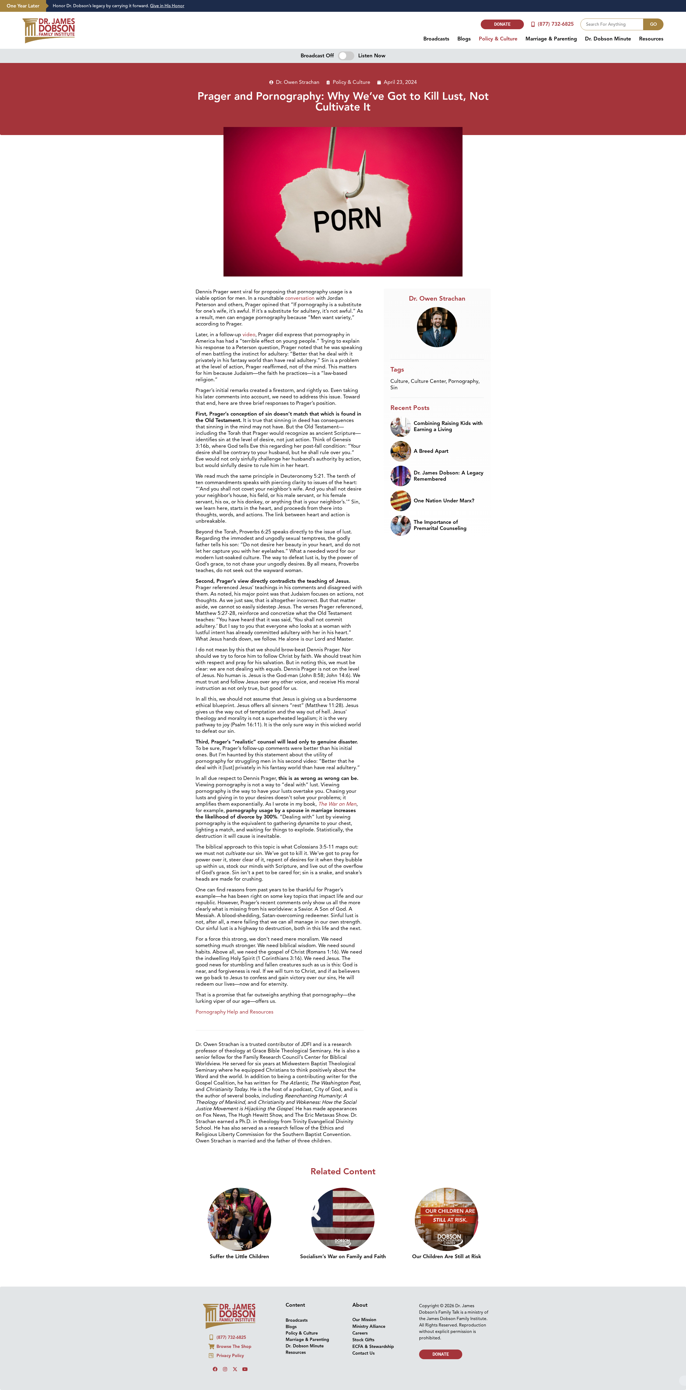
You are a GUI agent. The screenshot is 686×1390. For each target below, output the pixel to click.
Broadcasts (436, 39)
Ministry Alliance (368, 1326)
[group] (363, 6)
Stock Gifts (363, 1340)
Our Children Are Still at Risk (446, 1256)
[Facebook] (215, 1369)
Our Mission (364, 1319)
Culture (399, 381)
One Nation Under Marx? (444, 501)
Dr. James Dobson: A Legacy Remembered (448, 476)
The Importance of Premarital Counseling (440, 525)
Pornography (463, 381)
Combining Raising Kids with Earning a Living (448, 426)
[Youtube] (245, 1369)
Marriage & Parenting (551, 39)
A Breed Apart (431, 451)
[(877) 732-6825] (533, 24)
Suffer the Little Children (239, 1256)
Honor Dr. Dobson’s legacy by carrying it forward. (118, 6)
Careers (360, 1333)
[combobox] (611, 24)
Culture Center (428, 381)
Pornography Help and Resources (234, 1012)
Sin (394, 387)
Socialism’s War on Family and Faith (343, 1256)
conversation (300, 298)
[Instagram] (225, 1369)
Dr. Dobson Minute (608, 39)
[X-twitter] (235, 1369)
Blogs (464, 39)
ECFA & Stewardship (373, 1346)
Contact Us (363, 1353)
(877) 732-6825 (556, 24)
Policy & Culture (498, 39)
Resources (651, 39)
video (249, 334)
